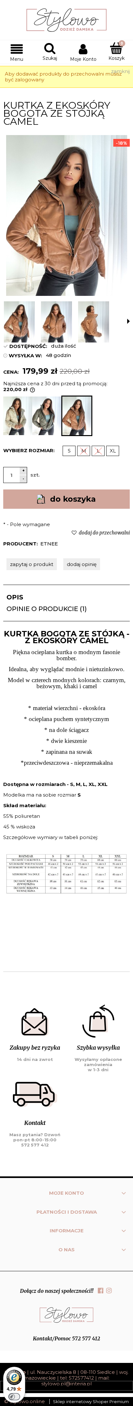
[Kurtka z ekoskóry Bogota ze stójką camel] (76, 416)
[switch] (14, 1396)
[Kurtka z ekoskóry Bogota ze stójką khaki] (46, 416)
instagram (109, 1290)
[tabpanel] (66, 795)
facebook (100, 1290)
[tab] (66, 597)
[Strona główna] (66, 20)
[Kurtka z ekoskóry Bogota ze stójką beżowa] (17, 416)
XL (113, 451)
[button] (16, 52)
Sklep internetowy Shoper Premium (91, 1401)
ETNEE (49, 544)
